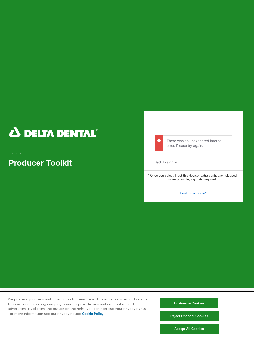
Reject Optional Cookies (189, 316)
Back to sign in (166, 162)
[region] (127, 315)
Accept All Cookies (189, 329)
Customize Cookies (189, 303)
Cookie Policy (92, 314)
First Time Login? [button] (193, 193)
